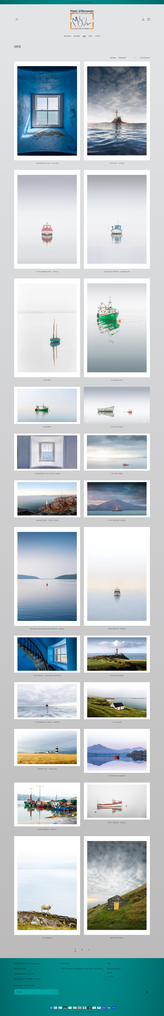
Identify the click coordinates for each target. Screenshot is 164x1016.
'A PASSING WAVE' (117, 380)
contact (110, 977)
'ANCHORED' (47, 427)
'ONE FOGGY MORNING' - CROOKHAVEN (117, 271)
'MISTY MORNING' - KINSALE (117, 822)
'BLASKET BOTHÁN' (116, 938)
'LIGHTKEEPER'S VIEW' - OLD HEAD (47, 163)
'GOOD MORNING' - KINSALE (117, 628)
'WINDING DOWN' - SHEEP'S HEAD (47, 520)
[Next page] (88, 949)
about (109, 973)
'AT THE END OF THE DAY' (116, 776)
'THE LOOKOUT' (47, 938)
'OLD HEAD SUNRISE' (117, 675)
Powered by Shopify (94, 1011)
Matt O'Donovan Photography (78, 1011)
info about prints (114, 969)
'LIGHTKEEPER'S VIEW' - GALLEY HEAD (47, 473)
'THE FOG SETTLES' (117, 427)
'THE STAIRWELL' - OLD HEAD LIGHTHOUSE (47, 675)
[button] (17, 19)
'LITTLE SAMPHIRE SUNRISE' (117, 520)
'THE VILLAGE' (116, 722)
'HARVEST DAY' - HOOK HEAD (47, 769)
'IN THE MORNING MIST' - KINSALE (47, 271)
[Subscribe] (55, 992)
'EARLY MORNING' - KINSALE (47, 829)
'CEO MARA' (47, 380)
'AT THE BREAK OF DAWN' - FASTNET (47, 722)
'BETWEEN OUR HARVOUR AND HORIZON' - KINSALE (47, 629)
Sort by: (113, 58)
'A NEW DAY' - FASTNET (117, 163)
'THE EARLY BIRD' (117, 473)
